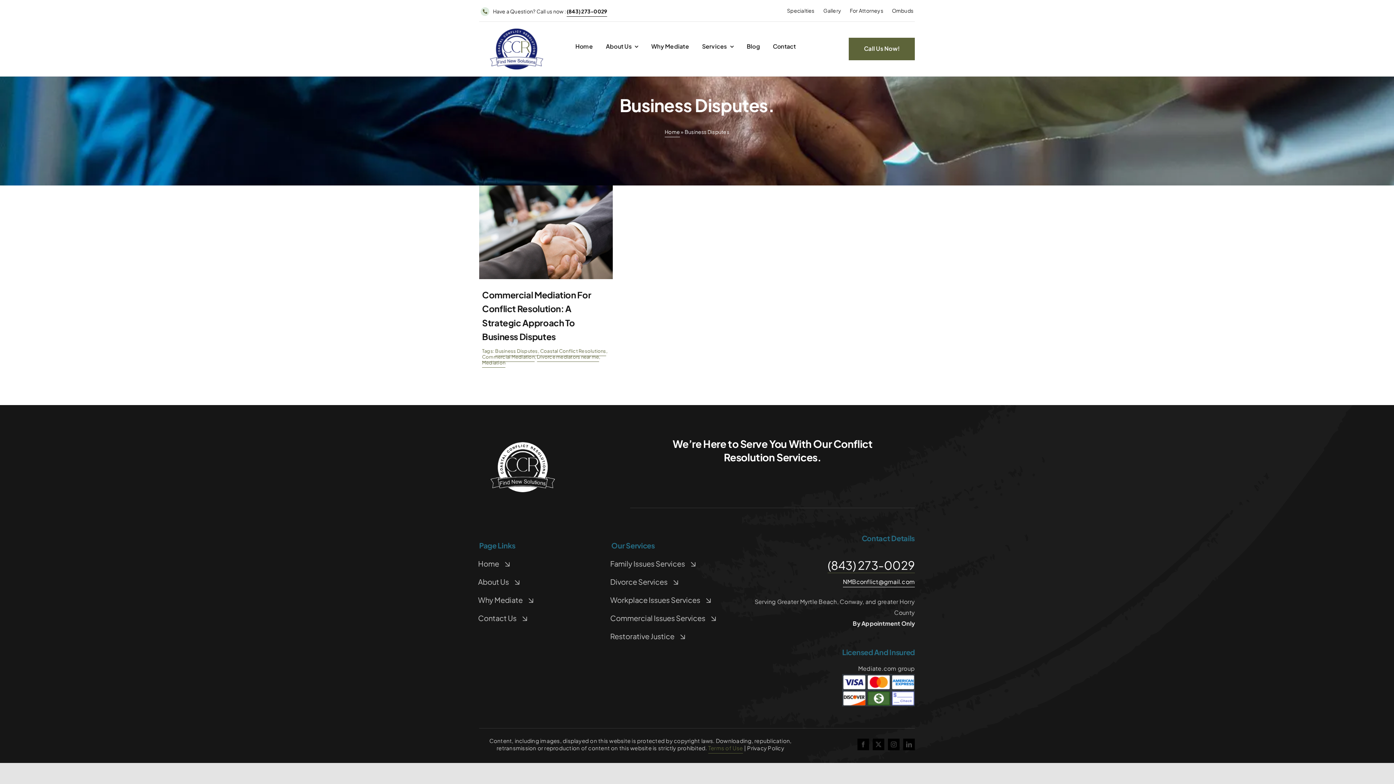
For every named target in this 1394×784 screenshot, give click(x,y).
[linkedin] (909, 744)
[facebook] (863, 744)
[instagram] (894, 744)
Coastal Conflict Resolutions (573, 351)
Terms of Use (725, 747)
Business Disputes (516, 351)
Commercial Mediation (508, 357)
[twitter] (878, 744)
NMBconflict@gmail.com (879, 581)
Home (672, 131)
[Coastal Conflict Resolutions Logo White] (522, 444)
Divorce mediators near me (568, 357)
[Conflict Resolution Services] (517, 30)
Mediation (493, 363)
